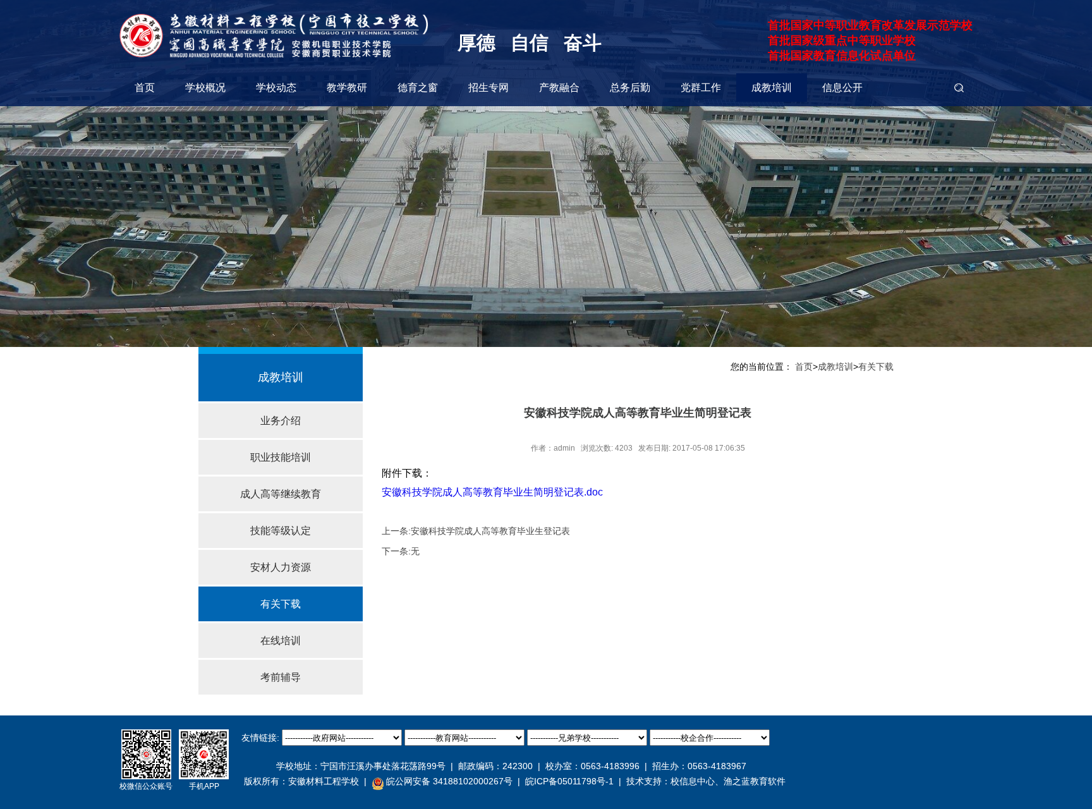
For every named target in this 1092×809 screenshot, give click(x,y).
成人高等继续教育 (280, 494)
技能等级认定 (280, 530)
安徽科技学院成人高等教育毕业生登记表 (490, 531)
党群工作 (701, 87)
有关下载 (280, 604)
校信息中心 (692, 781)
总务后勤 (630, 87)
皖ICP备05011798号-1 (569, 781)
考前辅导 (280, 677)
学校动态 (276, 87)
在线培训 (280, 640)
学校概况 (205, 87)
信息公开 (842, 87)
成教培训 (771, 87)
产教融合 (559, 87)
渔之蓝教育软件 (755, 781)
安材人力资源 (280, 567)
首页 (145, 87)
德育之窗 (417, 87)
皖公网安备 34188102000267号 (449, 781)
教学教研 (347, 87)
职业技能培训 (280, 457)
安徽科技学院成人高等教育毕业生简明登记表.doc (492, 492)
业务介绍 (280, 420)
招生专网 (488, 87)
